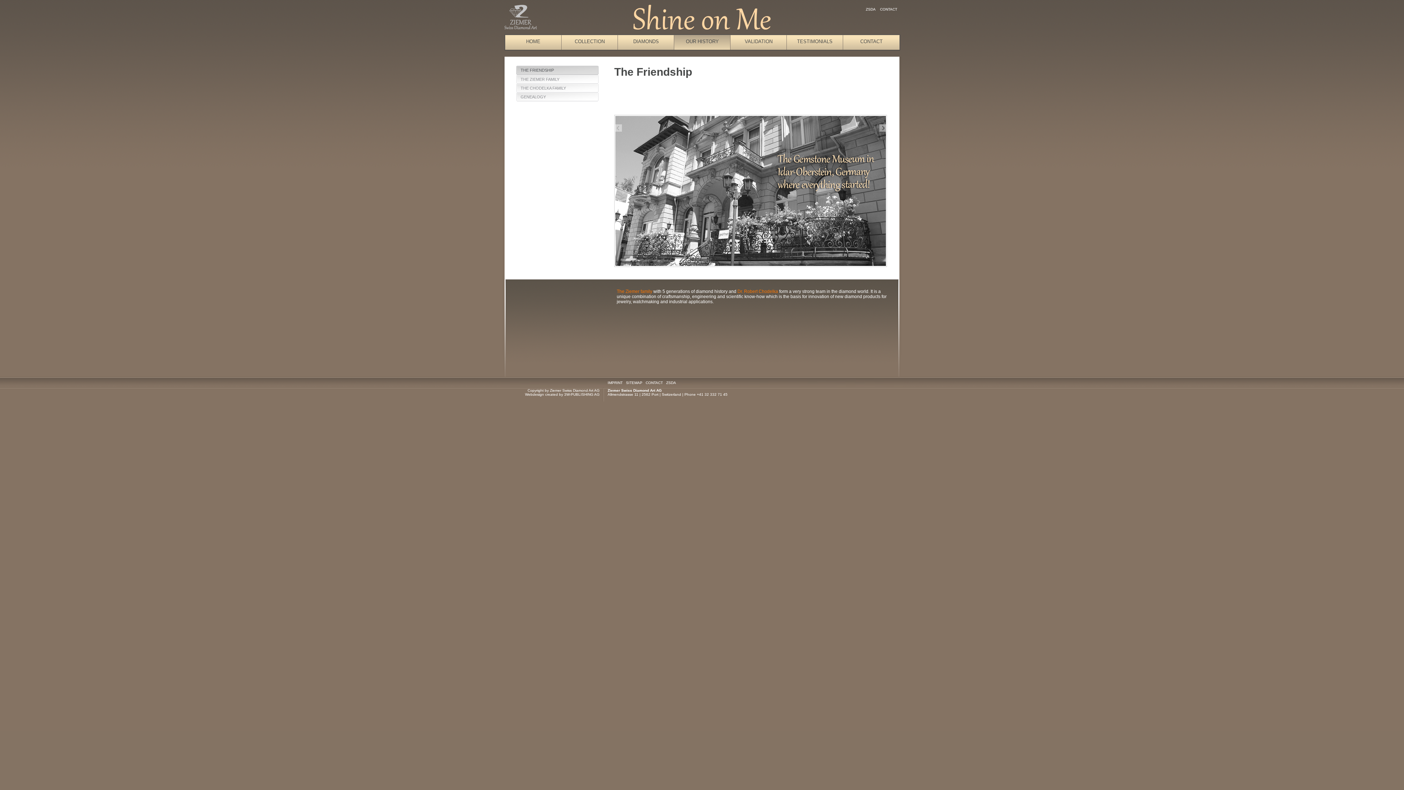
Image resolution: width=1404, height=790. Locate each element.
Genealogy (533, 97)
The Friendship (537, 70)
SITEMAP (634, 383)
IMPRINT (615, 383)
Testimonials (815, 41)
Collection (590, 41)
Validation (759, 41)
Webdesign (534, 394)
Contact (888, 9)
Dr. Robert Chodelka (757, 291)
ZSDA (871, 9)
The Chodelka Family (543, 88)
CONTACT (654, 383)
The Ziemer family (634, 291)
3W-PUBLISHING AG (582, 394)
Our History (702, 41)
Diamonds (646, 41)
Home (533, 41)
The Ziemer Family (540, 79)
